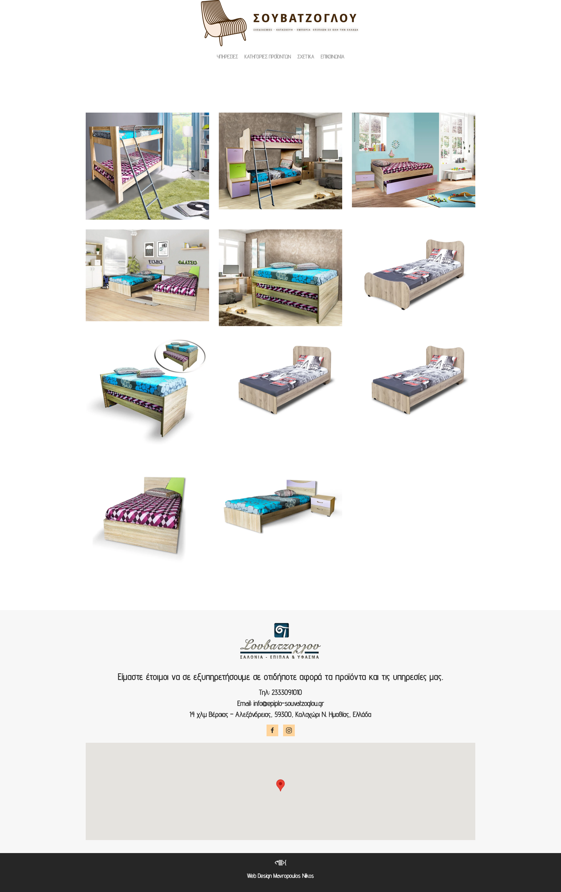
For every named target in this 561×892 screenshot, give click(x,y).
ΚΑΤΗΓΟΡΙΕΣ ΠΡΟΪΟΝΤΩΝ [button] (267, 57)
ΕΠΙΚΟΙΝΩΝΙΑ (332, 57)
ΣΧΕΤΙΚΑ (305, 57)
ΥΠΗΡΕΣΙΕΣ (227, 57)
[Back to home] (280, 23)
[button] (147, 166)
